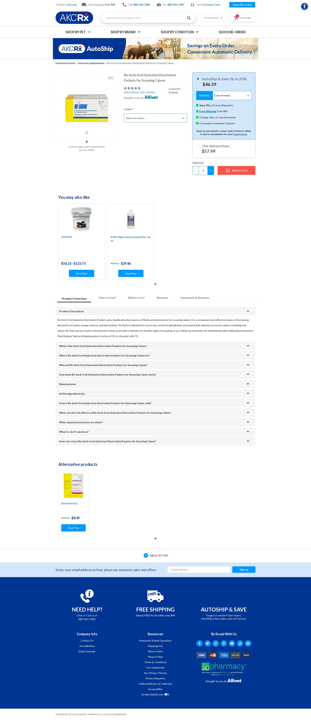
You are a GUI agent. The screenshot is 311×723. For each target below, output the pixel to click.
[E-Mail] (248, 643)
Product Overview (74, 298)
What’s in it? (136, 297)
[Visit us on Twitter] (207, 643)
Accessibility (155, 689)
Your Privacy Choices (155, 672)
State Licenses (87, 651)
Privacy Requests (155, 678)
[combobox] (148, 18)
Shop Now (81, 273)
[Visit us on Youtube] (232, 643)
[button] (212, 18)
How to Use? (107, 297)
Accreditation (87, 645)
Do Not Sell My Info (152, 694)
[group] (87, 108)
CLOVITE (66, 236)
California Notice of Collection (155, 683)
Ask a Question (148, 92)
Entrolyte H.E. (69, 503)
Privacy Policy (155, 656)
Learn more (240, 134)
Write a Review (131, 92)
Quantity (197, 162)
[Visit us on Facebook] (199, 643)
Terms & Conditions (155, 662)
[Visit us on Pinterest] (224, 643)
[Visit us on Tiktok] (240, 643)
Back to (67, 4)
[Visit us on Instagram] (216, 643)
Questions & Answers (194, 297)
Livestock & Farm (65, 63)
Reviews (162, 297)
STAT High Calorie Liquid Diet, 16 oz (130, 238)
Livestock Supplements (91, 63)
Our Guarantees (155, 667)
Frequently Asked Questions (155, 640)
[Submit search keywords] (189, 18)
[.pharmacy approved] (223, 669)
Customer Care (211, 4)
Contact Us (87, 640)
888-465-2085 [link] (142, 4)
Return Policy (155, 651)
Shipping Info (155, 645)
